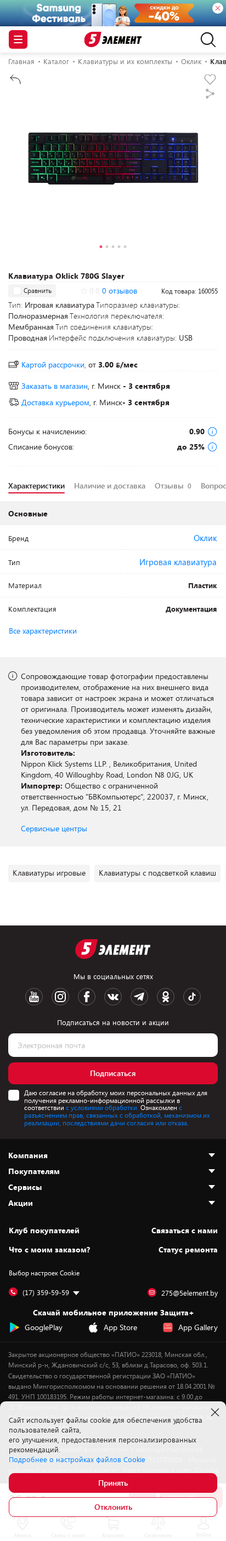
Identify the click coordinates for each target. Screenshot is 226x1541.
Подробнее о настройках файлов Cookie (77, 1459)
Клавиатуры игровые (49, 872)
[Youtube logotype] (34, 996)
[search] (205, 39)
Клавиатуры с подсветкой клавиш (157, 872)
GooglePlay (44, 1327)
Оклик (205, 537)
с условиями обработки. (102, 1107)
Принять (113, 1482)
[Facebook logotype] (86, 996)
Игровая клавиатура (178, 561)
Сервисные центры (54, 828)
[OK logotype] (165, 996)
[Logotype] (113, 40)
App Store (120, 1327)
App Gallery (198, 1327)
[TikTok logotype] (192, 996)
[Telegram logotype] (139, 996)
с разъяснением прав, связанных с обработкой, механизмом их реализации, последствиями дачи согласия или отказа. (117, 1115)
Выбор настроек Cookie (44, 1272)
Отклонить (113, 1507)
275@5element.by (189, 1293)
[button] (101, 248)
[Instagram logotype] (60, 996)
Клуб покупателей (44, 1230)
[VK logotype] (113, 996)
